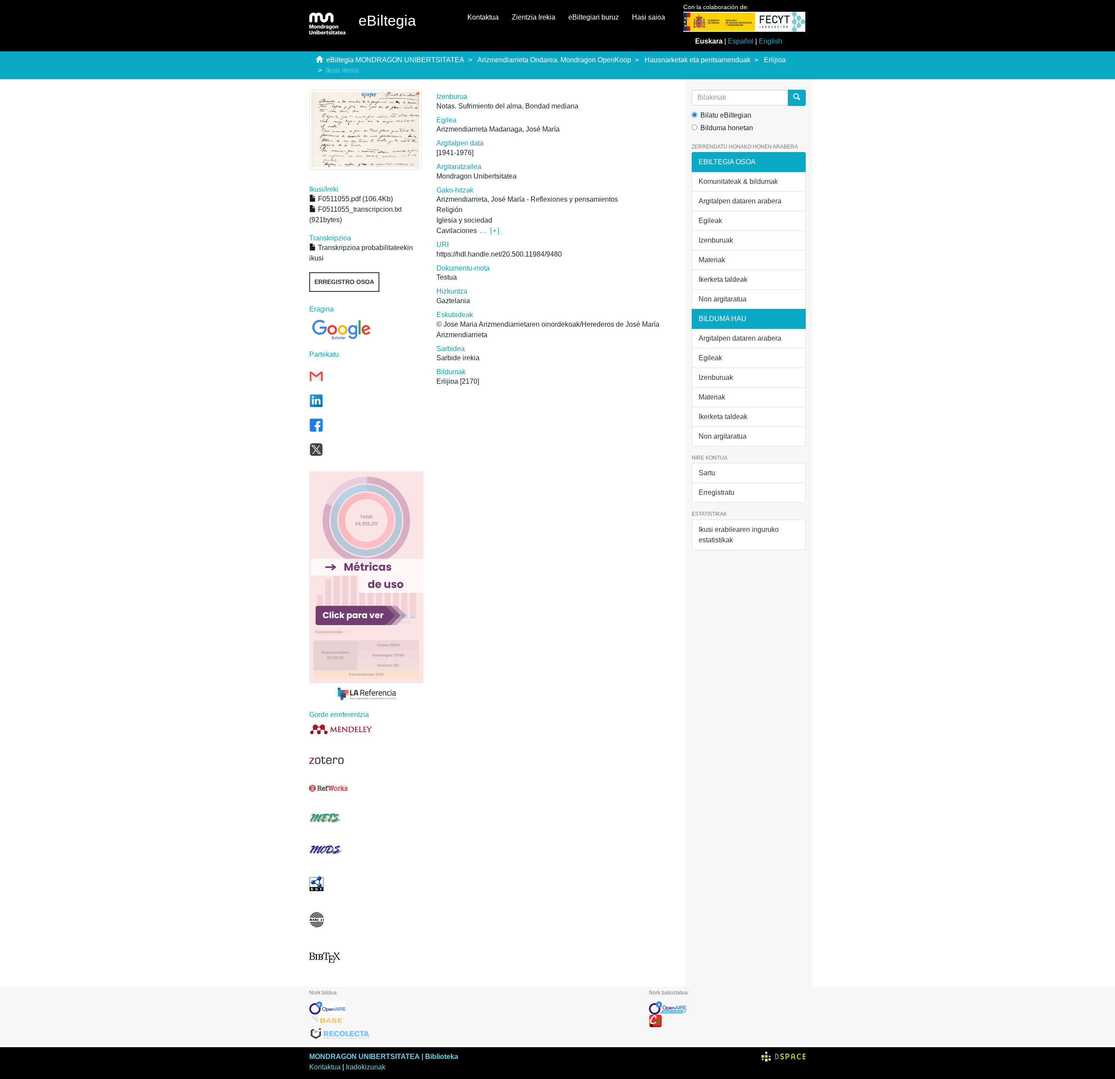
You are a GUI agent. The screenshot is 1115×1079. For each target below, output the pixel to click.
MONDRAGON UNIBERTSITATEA (364, 1056)
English (770, 41)
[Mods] (366, 849)
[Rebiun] (727, 1021)
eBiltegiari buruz (593, 17)
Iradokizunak (365, 1067)
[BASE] (472, 1021)
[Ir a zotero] (366, 760)
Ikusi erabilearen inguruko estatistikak (739, 535)
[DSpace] (783, 1057)
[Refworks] (366, 788)
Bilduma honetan (726, 128)
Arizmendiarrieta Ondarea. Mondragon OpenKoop (554, 60)
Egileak (710, 220)
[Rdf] (366, 883)
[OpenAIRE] (472, 1008)
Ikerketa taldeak (723, 279)
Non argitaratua (723, 299)
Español (740, 41)
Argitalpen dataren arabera (740, 201)
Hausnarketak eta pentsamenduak (697, 60)
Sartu (707, 473)
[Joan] (796, 98)
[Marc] (366, 919)
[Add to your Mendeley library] (366, 729)
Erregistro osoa (344, 281)
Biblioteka (441, 1056)
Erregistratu (716, 492)
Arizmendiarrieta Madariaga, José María (498, 129)
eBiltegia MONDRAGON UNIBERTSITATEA (395, 60)
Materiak (712, 260)
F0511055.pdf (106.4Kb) (354, 199)
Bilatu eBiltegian (725, 115)
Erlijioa (775, 60)
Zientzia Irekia (533, 17)
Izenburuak (716, 240)
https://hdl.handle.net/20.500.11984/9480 (499, 254)
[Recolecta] (472, 1034)
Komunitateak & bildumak (738, 181)
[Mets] (366, 817)
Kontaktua (483, 17)
